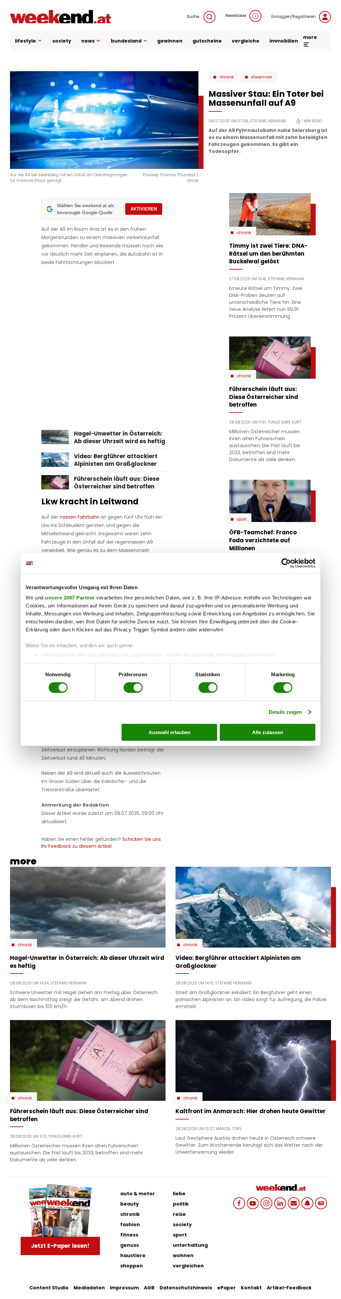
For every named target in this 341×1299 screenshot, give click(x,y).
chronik (130, 1214)
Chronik (226, 77)
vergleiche (245, 41)
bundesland (126, 41)
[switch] (133, 687)
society (61, 41)
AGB (149, 1287)
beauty (129, 1204)
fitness (129, 1235)
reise (179, 1214)
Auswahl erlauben (169, 732)
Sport (241, 519)
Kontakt (251, 1287)
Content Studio (49, 1287)
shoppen (131, 1265)
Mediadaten (89, 1287)
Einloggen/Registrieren (293, 16)
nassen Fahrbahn (80, 517)
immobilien (283, 41)
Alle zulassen (267, 732)
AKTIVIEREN (144, 208)
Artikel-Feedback (289, 1287)
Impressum (124, 1287)
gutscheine (207, 41)
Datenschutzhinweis (186, 1287)
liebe (179, 1193)
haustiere (133, 1255)
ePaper (226, 1287)
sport (180, 1235)
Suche (193, 16)
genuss (129, 1245)
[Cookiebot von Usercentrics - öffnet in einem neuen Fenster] (286, 563)
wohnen (183, 1255)
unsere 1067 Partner (70, 597)
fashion (130, 1224)
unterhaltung (190, 1245)
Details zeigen (285, 712)
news (88, 41)
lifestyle (25, 41)
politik (181, 1204)
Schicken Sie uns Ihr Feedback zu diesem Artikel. (101, 842)
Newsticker (235, 15)
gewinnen (169, 41)
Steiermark (261, 77)
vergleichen (188, 1265)
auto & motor (137, 1193)
